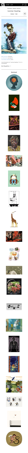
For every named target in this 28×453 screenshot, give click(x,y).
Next (16, 13)
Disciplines (7, 5)
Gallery (12, 5)
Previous (12, 13)
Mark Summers (4, 56)
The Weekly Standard (5, 59)
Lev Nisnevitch (4, 58)
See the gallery (5, 66)
